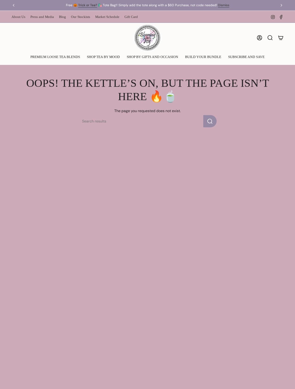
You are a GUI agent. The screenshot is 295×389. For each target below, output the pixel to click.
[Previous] (14, 5)
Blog (62, 17)
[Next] (281, 5)
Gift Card (131, 17)
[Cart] (280, 38)
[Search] (210, 121)
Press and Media (42, 17)
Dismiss (223, 5)
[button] (55, 57)
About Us (18, 17)
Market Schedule (107, 17)
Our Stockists (80, 17)
